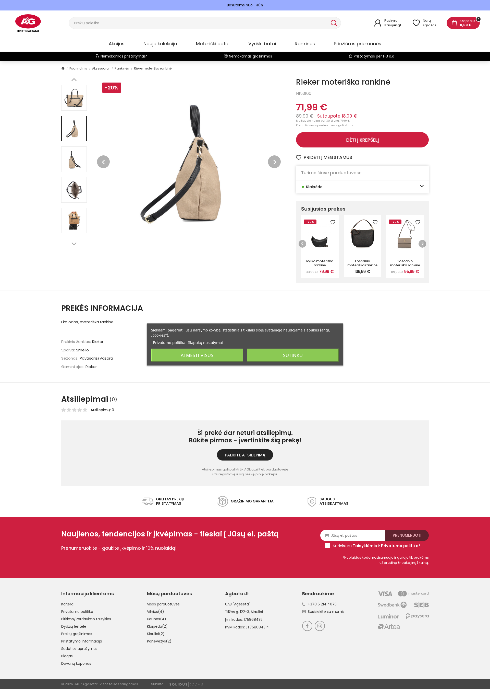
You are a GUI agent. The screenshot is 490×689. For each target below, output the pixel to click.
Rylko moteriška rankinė (319, 263)
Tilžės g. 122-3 (237, 611)
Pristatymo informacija (81, 641)
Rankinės (305, 43)
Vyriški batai (262, 43)
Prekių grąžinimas (76, 633)
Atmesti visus (197, 355)
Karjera (67, 604)
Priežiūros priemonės (357, 43)
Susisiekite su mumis (326, 611)
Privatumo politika (77, 611)
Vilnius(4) (155, 611)
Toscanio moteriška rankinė (362, 263)
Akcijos (117, 43)
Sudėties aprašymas (79, 648)
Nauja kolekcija (160, 43)
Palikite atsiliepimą (245, 455)
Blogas (67, 656)
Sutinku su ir (377, 545)
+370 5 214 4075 (322, 604)
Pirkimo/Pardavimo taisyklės (86, 619)
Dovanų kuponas (76, 663)
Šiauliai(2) (156, 633)
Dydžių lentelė (73, 626)
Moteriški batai (212, 43)
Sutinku (293, 355)
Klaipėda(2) (157, 626)
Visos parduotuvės (163, 604)
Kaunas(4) (156, 619)
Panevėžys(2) (159, 641)
